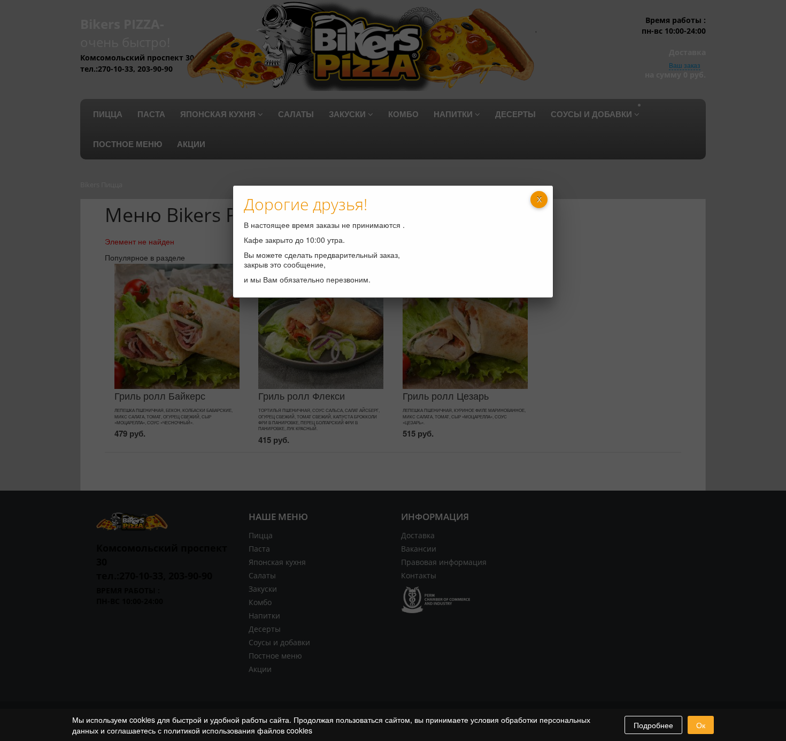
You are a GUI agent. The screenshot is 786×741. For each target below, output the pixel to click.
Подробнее (653, 725)
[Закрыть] (539, 199)
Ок (700, 725)
